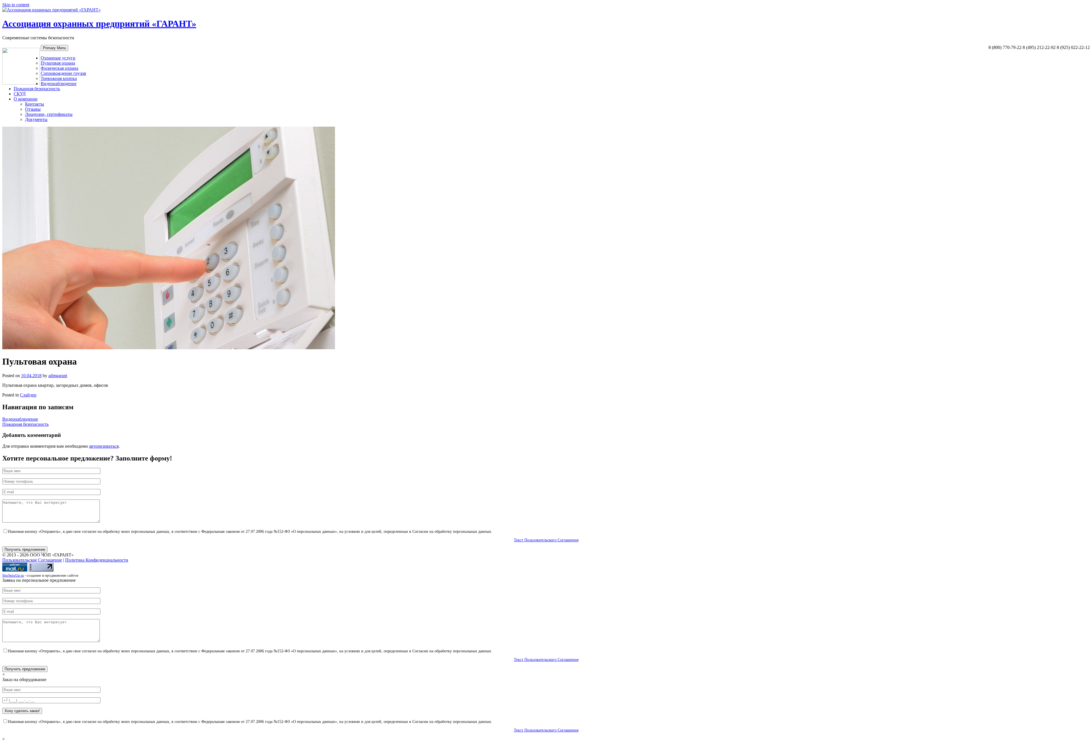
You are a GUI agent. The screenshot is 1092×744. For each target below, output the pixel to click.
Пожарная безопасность (37, 88)
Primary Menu (54, 48)
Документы (36, 119)
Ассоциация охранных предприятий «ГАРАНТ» (99, 24)
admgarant (57, 375)
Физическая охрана (59, 68)
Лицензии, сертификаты (49, 114)
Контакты (34, 104)
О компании (26, 98)
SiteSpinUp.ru (13, 575)
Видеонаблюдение (58, 83)
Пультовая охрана (58, 63)
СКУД (20, 93)
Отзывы (33, 109)
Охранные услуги (58, 58)
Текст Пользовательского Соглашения (546, 540)
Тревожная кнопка (59, 78)
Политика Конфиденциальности (96, 560)
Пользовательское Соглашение (32, 560)
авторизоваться (104, 446)
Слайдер (28, 394)
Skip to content (15, 4)
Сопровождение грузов (63, 73)
